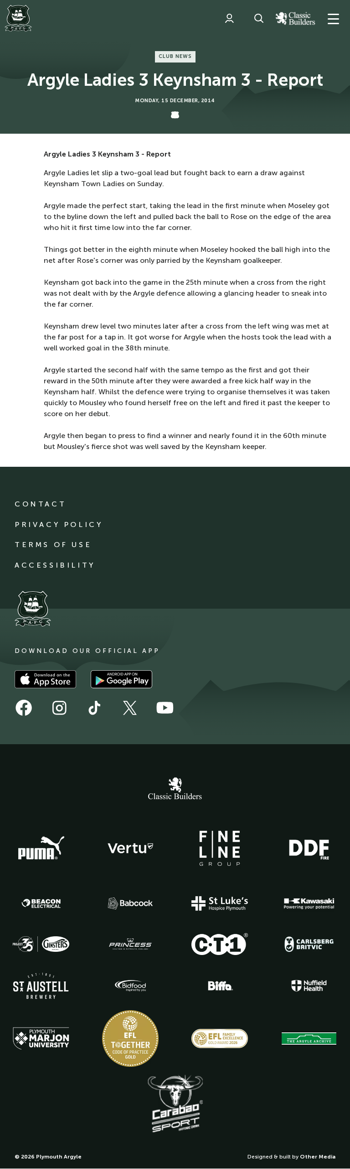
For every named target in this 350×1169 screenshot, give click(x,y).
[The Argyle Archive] (309, 1038)
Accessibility (55, 565)
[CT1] (219, 944)
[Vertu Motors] (130, 848)
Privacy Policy (59, 524)
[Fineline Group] (219, 848)
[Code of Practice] (130, 1038)
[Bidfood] (130, 986)
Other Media (317, 1156)
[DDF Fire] (309, 848)
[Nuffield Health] (309, 986)
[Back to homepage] (18, 18)
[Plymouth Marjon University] (41, 1038)
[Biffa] (219, 986)
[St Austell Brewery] (41, 985)
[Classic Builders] (175, 789)
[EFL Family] (219, 1038)
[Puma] (41, 848)
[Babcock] (130, 903)
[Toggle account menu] (229, 18)
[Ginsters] (41, 944)
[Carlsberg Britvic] (309, 944)
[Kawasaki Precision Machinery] (309, 903)
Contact (40, 504)
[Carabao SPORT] (175, 1104)
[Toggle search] (259, 18)
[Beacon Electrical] (41, 903)
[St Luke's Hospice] (219, 903)
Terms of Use (53, 544)
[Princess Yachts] (130, 944)
